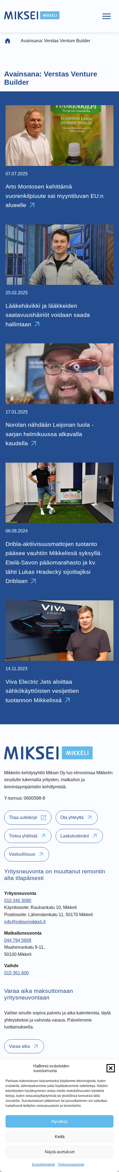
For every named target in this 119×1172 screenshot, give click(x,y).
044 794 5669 (17, 940)
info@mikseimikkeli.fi (25, 921)
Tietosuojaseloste (71, 1164)
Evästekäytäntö (43, 1164)
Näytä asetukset (59, 1151)
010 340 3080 (17, 900)
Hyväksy (59, 1121)
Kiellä (59, 1136)
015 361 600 (16, 973)
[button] (110, 1068)
